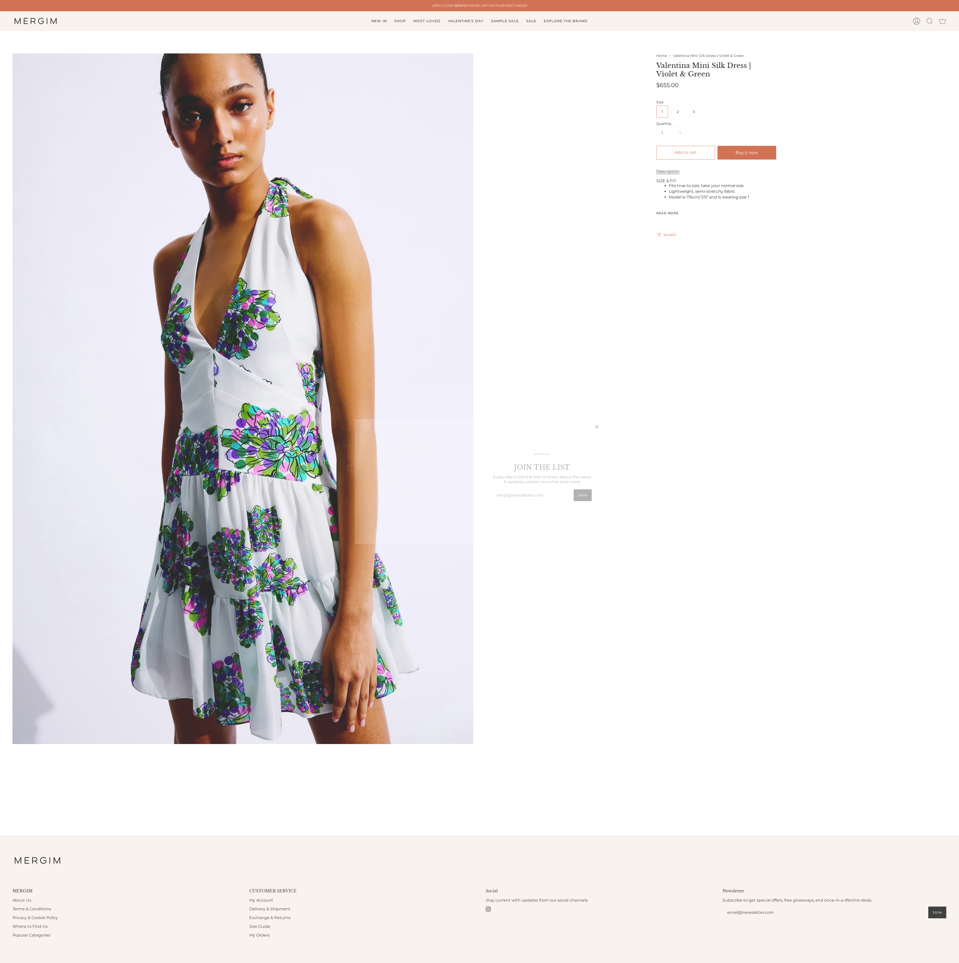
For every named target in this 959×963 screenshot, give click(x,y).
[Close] (596, 426)
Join (582, 495)
